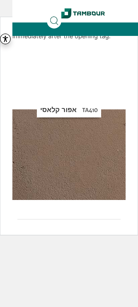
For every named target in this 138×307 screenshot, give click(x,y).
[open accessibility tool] (5, 39)
